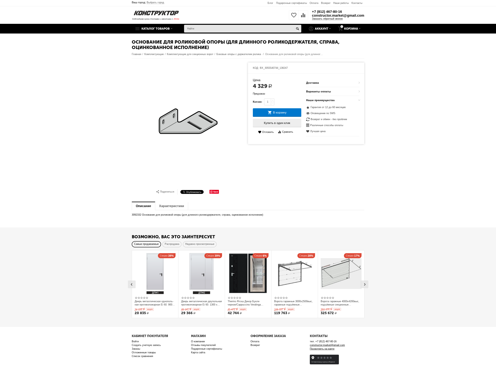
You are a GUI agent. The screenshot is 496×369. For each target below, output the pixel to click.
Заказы (136, 348)
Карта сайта (198, 352)
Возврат (326, 3)
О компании (198, 341)
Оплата (314, 3)
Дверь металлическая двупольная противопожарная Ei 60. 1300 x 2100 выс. (201, 303)
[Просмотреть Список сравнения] (303, 17)
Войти (135, 341)
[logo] (156, 12)
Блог (270, 3)
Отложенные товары (144, 352)
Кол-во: (257, 101)
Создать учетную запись (146, 345)
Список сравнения (142, 356)
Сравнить (287, 131)
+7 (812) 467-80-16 (327, 12)
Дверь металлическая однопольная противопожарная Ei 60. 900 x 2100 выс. (154, 303)
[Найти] (297, 29)
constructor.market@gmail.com (338, 15)
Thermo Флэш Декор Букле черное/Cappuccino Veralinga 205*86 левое (244, 303)
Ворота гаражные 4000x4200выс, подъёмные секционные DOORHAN (340, 303)
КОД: (256, 67)
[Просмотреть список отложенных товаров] (294, 17)
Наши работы (341, 3)
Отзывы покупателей (203, 345)
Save (215, 191)
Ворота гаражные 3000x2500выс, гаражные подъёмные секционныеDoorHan (293, 303)
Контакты (356, 3)
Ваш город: (148, 2)
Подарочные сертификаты (291, 3)
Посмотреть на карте (322, 348)
